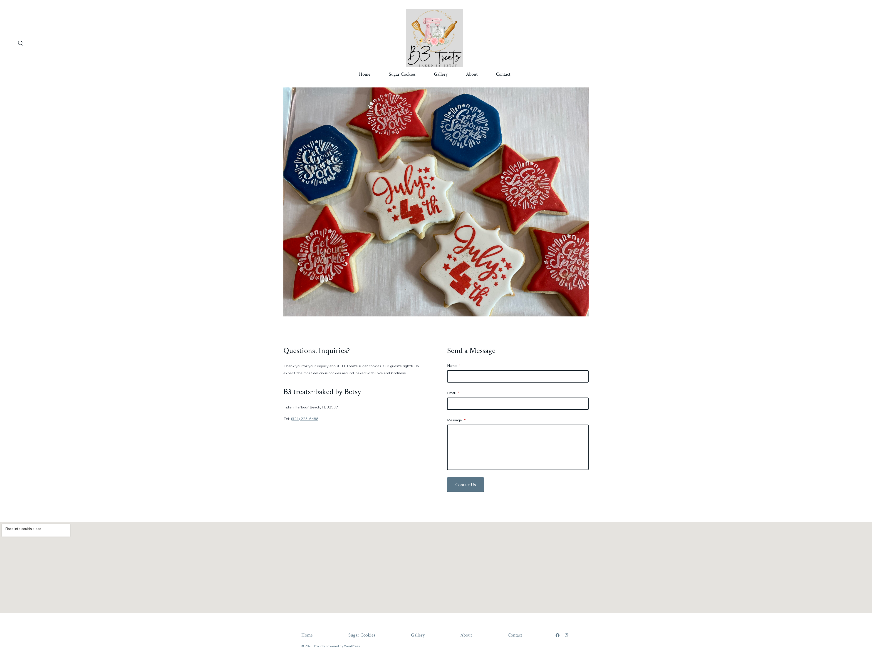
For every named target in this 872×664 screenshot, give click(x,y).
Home (364, 74)
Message (456, 420)
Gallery (441, 74)
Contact (503, 74)
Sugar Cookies (402, 74)
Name (453, 365)
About (472, 74)
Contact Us (465, 485)
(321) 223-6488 (304, 418)
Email (453, 392)
